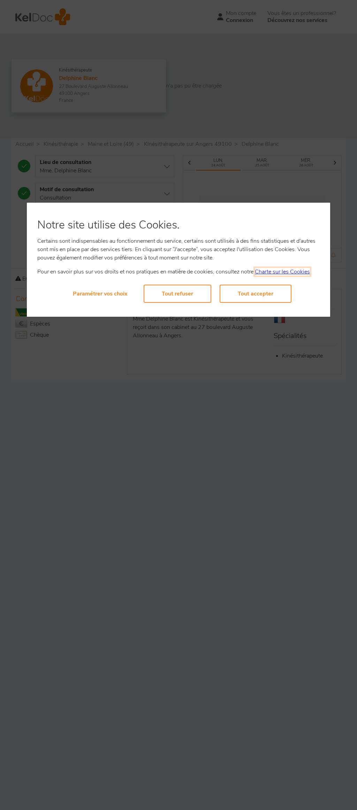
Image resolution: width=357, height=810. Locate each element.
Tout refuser (177, 294)
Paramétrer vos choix (100, 294)
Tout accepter (255, 294)
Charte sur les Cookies (282, 272)
